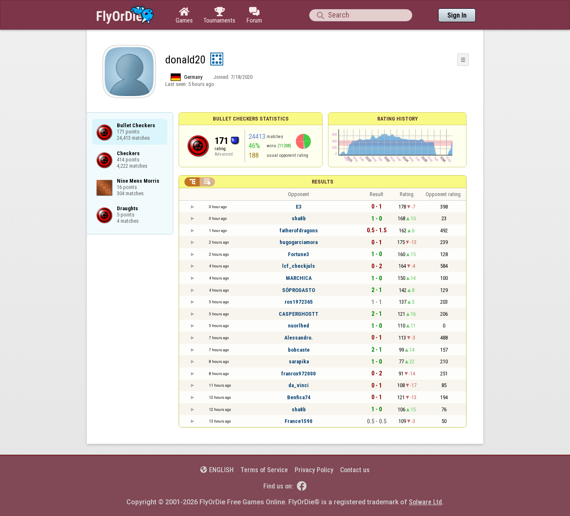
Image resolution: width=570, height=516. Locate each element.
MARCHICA (299, 278)
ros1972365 (299, 302)
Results (322, 182)
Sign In (457, 15)
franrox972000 (298, 373)
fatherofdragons (299, 230)
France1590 (299, 421)
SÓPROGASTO (298, 290)
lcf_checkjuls (298, 266)
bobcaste (299, 350)
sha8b (299, 218)
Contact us (355, 470)
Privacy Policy (314, 470)
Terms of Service (264, 470)
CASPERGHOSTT (298, 314)
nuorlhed (298, 325)
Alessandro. (298, 338)
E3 (299, 207)
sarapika (299, 361)
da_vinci (298, 385)
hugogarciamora (299, 242)
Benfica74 (298, 397)
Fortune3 (298, 254)
